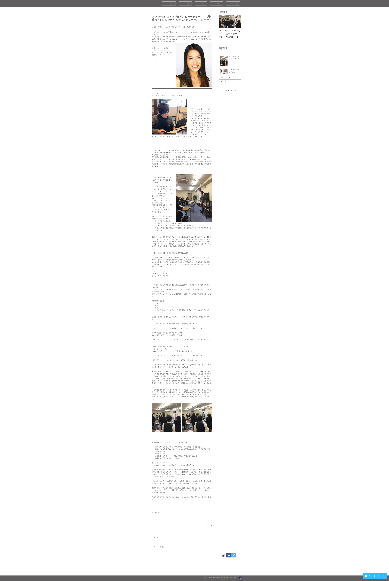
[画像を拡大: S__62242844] (166, 417)
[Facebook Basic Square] (228, 555)
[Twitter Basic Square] (233, 555)
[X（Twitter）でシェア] (158, 519)
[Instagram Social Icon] (223, 555)
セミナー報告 (156, 513)
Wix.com (233, 578)
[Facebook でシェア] (153, 519)
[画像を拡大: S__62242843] (197, 417)
